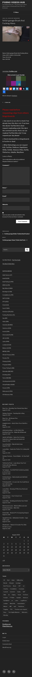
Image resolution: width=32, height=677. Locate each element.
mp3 (15, 606)
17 (4, 550)
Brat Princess (7, 586)
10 (4, 546)
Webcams (5, 391)
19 (12, 550)
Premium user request (21, 609)
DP (3, 301)
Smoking (4, 374)
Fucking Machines (7, 315)
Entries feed (5, 641)
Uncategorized (6, 381)
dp (9, 594)
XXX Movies (5, 394)
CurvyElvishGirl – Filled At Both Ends (12, 444)
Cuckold (5, 591)
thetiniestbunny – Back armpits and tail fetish (14, 477)
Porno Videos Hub (13, 2)
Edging (14, 594)
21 (20, 550)
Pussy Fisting (6, 368)
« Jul (3, 560)
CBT (19, 586)
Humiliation (6, 600)
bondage (18, 583)
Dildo (4, 594)
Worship (5, 615)
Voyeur (4, 388)
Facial (19, 594)
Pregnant (5, 364)
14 (20, 546)
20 (16, 550)
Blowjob (11, 583)
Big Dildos (5, 288)
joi (12, 600)
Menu (17, 12)
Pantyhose (21, 606)
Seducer (17, 18)
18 (8, 550)
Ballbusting (20, 580)
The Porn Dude (16, 260)
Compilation (5, 295)
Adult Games (6, 275)
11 (7, 546)
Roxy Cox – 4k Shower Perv (10, 418)
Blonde (5, 583)
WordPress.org (6, 647)
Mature (4, 348)
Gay (3, 318)
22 (24, 550)
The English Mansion (14, 612)
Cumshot (12, 591)
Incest (4, 331)
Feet (3, 308)
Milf (3, 351)
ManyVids (12, 603)
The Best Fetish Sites (8, 264)
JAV (3, 338)
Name (4, 188)
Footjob (5, 597)
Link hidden (9, 71)
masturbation (21, 603)
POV (11, 609)
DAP (3, 298)
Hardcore (5, 328)
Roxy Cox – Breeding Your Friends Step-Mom (14, 408)
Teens (4, 378)
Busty (14, 586)
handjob (18, 597)
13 (16, 546)
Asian (13, 580)
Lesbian (4, 345)
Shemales (5, 371)
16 (28, 546)
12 (12, 546)
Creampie (21, 589)
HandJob (4, 325)
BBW (4, 285)
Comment (6, 165)
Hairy (3, 321)
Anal (3, 278)
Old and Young (6, 354)
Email (4, 196)
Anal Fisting (5, 281)
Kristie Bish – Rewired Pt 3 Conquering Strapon (15, 513)
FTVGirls (12, 597)
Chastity (5, 589)
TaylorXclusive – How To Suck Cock (12, 496)
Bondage (5, 291)
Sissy (4, 612)
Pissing (4, 361)
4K (4, 580)
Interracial (5, 335)
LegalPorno (23, 600)
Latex (4, 341)
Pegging (5, 609)
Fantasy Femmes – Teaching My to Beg (13, 413)
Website (5, 204)
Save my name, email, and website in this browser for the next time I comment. (13, 216)
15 (24, 546)
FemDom (14, 95)
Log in (4, 637)
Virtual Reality (6, 384)
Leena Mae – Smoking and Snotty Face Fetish (15, 501)
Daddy (19, 591)
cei (23, 586)
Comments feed (7, 644)
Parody (4, 358)
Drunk (4, 305)
